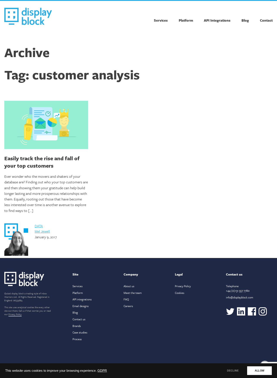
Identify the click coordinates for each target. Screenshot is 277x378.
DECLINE (233, 370)
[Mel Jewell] (16, 255)
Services (161, 20)
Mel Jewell (42, 231)
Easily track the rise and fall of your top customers (42, 161)
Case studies (79, 332)
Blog (245, 20)
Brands (76, 326)
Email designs (80, 306)
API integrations (82, 299)
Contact (266, 20)
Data (39, 226)
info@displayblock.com (239, 297)
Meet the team (133, 293)
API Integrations (217, 20)
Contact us (78, 319)
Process (77, 339)
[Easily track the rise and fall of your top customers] (46, 125)
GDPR (102, 370)
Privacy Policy (15, 314)
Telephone (238, 288)
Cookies (179, 293)
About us (129, 286)
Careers (128, 306)
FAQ (126, 299)
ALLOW (259, 370)
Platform (186, 20)
